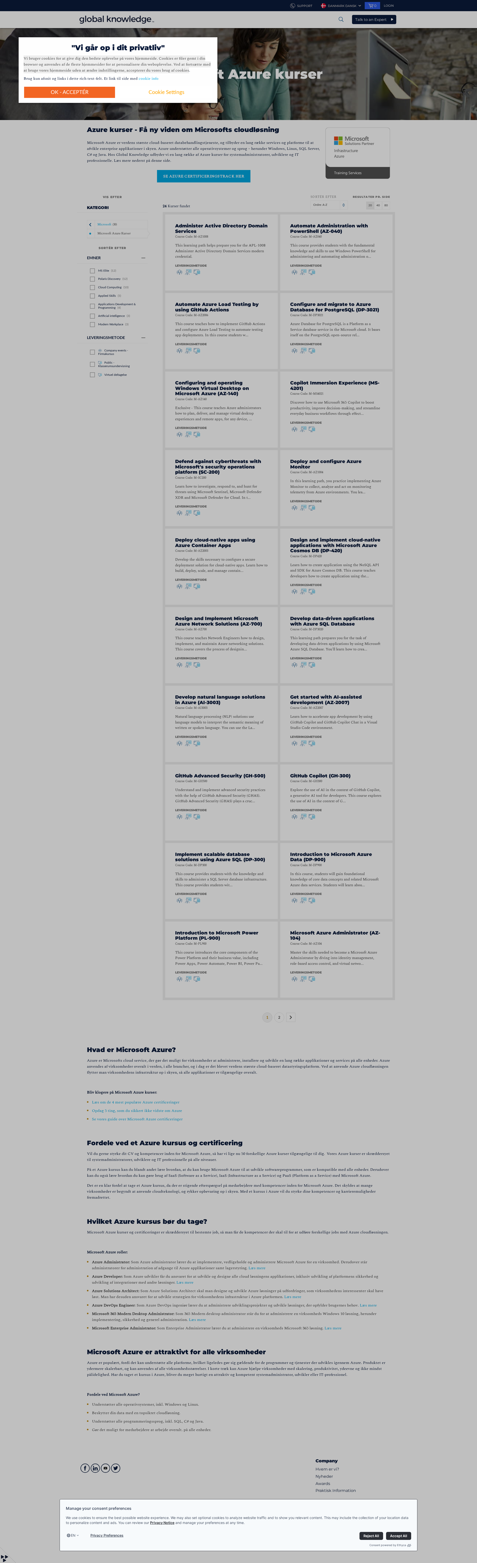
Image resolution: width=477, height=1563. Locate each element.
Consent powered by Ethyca (387, 1545)
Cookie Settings (166, 92)
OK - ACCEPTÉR (69, 92)
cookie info (149, 79)
